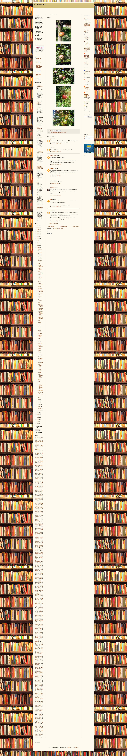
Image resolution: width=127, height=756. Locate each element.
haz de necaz (40, 569)
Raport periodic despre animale (40, 366)
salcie (42, 688)
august (39, 397)
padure (40, 634)
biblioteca (37, 468)
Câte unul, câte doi (40, 393)
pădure (40, 638)
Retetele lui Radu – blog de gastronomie (39, 66)
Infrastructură (40, 390)
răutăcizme (41, 672)
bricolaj (36, 472)
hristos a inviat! (87, 57)
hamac (36, 566)
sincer (42, 700)
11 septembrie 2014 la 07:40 (55, 206)
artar (40, 456)
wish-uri (40, 734)
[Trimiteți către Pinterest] (60, 130)
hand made (86, 87)
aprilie (39, 404)
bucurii (42, 472)
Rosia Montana (38, 686)
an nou (39, 446)
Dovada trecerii (39, 328)
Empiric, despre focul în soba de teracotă (40, 208)
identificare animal (38, 575)
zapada (36, 735)
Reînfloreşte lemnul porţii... (40, 279)
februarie (40, 408)
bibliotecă (36, 469)
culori (41, 511)
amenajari (37, 444)
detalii (42, 521)
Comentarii (87, 138)
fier (39, 542)
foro (36, 549)
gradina (36, 560)
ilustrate (40, 578)
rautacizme (39, 671)
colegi (41, 499)
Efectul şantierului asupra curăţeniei (40, 376)
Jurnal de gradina (86, 107)
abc (41, 437)
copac (40, 502)
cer (42, 493)
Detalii (39, 294)
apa (41, 450)
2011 (38, 416)
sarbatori (38, 689)
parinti (36, 637)
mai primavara (40, 607)
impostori (36, 579)
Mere (39, 338)
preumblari (37, 661)
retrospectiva (37, 681)
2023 (38, 231)
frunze (38, 554)
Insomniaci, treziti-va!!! (86, 55)
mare (40, 608)
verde (42, 727)
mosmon (38, 616)
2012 (38, 414)
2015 (38, 245)
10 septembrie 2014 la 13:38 (55, 143)
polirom (42, 652)
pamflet (41, 636)
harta (36, 569)
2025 (38, 227)
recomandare (37, 677)
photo (56, 132)
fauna (36, 540)
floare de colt (41, 545)
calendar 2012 (38, 478)
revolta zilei (38, 682)
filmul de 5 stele (39, 543)
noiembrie (40, 252)
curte (42, 512)
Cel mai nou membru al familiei (87, 89)
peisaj (40, 640)
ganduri (36, 557)
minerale (36, 614)
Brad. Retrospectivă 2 (39, 128)
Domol (39, 302)
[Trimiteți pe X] (58, 130)
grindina (42, 564)
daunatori (37, 516)
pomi (40, 653)
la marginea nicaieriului (39, 593)
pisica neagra (40, 645)
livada (36, 603)
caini (36, 474)
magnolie (37, 606)
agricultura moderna (39, 441)
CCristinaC (52, 187)
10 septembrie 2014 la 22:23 (55, 195)
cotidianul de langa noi (39, 505)
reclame (41, 675)
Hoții (39, 320)
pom (37, 653)
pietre (41, 643)
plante (42, 651)
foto (51, 132)
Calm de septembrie (40, 266)
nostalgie (40, 628)
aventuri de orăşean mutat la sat (39, 465)
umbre (36, 719)
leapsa (41, 596)
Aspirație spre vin (40, 297)
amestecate (37, 445)
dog (42, 528)
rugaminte (38, 688)
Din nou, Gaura (87, 82)
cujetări (36, 511)
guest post (39, 565)
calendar (42, 475)
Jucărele (39, 286)
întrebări (36, 588)
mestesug (40, 612)
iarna (42, 573)
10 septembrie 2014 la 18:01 (55, 164)
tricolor (40, 717)
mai (39, 402)
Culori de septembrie (40, 346)
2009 (38, 419)
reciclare (36, 675)
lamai (41, 595)
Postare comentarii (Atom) (58, 228)
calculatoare (37, 475)
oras (36, 633)
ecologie (39, 530)
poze (58, 132)
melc (42, 610)
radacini (36, 667)
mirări (41, 614)
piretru (36, 644)
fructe (54, 132)
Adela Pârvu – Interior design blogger (87, 44)
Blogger (76, 747)
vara (38, 725)
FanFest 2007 (39, 538)
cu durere (40, 510)
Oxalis (85, 109)
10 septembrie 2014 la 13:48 (55, 151)
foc (41, 547)
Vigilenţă (39, 325)
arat (42, 452)
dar (41, 515)
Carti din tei (38, 58)
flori (36, 548)
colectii (36, 499)
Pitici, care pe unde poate (40, 290)
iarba (38, 573)
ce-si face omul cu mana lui (39, 492)
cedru (39, 492)
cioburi (36, 495)
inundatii (40, 583)
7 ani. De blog (40, 273)
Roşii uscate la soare (39, 138)
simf (51, 148)
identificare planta (38, 577)
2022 (38, 233)
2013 (38, 412)
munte (37, 617)
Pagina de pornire (63, 226)
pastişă (41, 637)
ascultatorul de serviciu (39, 458)
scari (38, 690)
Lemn (39, 271)
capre (42, 481)
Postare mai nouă (51, 226)
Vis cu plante (38, 79)
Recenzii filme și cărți (87, 19)
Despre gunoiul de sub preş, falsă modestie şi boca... (40, 385)
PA (35, 634)
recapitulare (39, 673)
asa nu (41, 457)
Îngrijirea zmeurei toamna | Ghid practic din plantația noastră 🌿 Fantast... (87, 100)
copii (36, 503)
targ (36, 709)
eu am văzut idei (38, 533)
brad (36, 470)
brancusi (40, 470)
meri (36, 612)
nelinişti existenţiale (39, 620)
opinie (41, 632)
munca (42, 616)
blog (41, 469)
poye (36, 657)
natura (41, 619)
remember (41, 679)
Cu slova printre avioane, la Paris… (87, 37)
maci (41, 604)
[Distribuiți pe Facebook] (59, 130)
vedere (36, 727)
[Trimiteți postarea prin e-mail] (53, 130)
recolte (36, 676)
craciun (40, 508)
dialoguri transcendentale (39, 524)
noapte (36, 625)
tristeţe (36, 718)
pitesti (36, 648)
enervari (41, 532)
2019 (38, 238)
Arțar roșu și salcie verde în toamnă (40, 305)
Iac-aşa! (39, 350)
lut (37, 604)
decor (36, 521)
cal (41, 474)
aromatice (40, 454)
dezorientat (39, 523)
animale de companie (39, 448)
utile (42, 722)
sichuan (36, 698)
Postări (86, 136)
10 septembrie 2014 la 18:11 (55, 175)
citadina (41, 495)
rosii (42, 686)
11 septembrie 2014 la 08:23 (55, 220)
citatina (39, 497)
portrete (36, 656)
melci (37, 611)
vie (38, 731)
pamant (36, 636)
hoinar (36, 570)
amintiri (42, 445)
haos (41, 568)
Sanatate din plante (38, 75)
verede (39, 729)
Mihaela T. (52, 168)
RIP (41, 684)
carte (38, 482)
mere (41, 611)
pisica (42, 644)
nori (39, 627)
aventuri (39, 462)
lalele (36, 595)
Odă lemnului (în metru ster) (40, 359)
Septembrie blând (40, 336)
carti (39, 485)
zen (42, 735)
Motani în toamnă (39, 269)
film (42, 542)
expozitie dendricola (39, 537)
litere (36, 602)
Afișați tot (90, 111)
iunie (39, 401)
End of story (86, 63)
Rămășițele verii (40, 275)
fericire (36, 542)
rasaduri (36, 669)
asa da (36, 457)
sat (42, 689)
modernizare (37, 615)
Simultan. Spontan (40, 370)
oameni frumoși (38, 629)
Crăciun (36, 510)
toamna (65, 132)
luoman (69, 747)
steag (41, 704)
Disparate (39, 322)
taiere (41, 707)
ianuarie (39, 410)
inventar (36, 585)
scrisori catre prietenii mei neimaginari (39, 693)
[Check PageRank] (49, 234)
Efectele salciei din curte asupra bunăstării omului (40, 167)
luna (39, 603)
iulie (39, 399)
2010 (38, 417)
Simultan (39, 324)
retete (39, 680)
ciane (40, 494)
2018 (38, 240)
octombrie (40, 255)
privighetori (37, 665)
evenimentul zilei (38, 534)
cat (39, 487)
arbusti (38, 453)
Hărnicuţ (39, 341)
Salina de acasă (39, 71)
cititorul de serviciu (38, 498)
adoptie (40, 440)
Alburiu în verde (40, 261)
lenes (38, 599)
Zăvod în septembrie (40, 284)
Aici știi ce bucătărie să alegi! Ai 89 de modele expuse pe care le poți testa (87, 48)
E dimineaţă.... (40, 293)
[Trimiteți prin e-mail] (55, 130)
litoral (40, 602)
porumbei (40, 656)
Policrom (39, 340)
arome (36, 456)
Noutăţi (39, 379)
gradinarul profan (39, 561)
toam (36, 713)
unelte (41, 719)
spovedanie (41, 702)
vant (42, 723)
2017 (38, 242)
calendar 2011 (39, 477)
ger (37, 558)
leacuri (36, 596)
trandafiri (41, 715)
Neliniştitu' (86, 36)
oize (37, 632)
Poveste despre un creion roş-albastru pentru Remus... (40, 313)
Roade (39, 263)
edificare (36, 532)
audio (36, 461)
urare (38, 722)
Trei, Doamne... (40, 300)
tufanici (40, 718)
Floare (39, 381)
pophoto (41, 654)
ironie (42, 585)
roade (36, 685)
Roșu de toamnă (39, 331)
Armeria (85, 62)
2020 (38, 236)
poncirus (36, 654)
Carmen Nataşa (53, 155)
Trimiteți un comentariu (53, 223)
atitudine (39, 460)
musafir (36, 619)
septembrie (61, 132)
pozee (36, 660)
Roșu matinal (40, 395)
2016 (38, 244)
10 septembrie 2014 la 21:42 (55, 183)
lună (42, 603)
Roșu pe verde (40, 362)
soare (37, 701)
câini (39, 490)
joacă (41, 588)
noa (41, 624)
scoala (36, 692)
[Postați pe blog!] (57, 130)
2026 (38, 225)
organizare (40, 633)
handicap (40, 566)
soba (41, 701)
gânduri (41, 557)
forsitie (40, 549)
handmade (37, 568)
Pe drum (39, 372)
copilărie (41, 503)
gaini (36, 556)
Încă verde (40, 333)
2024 (38, 229)
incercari (42, 579)
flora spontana (39, 546)
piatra (36, 643)
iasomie (40, 574)
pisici (39, 647)
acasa (36, 439)
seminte (40, 696)
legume (36, 598)
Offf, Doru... (39, 194)
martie (39, 406)
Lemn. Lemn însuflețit (40, 309)
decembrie (40, 249)
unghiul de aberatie (39, 721)
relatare (36, 679)
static (37, 703)
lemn (42, 598)
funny (41, 554)
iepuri (36, 578)
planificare (37, 651)
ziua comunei (39, 737)
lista (41, 600)
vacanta (38, 723)
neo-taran (39, 621)
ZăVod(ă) (39, 281)
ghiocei (41, 558)
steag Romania (38, 705)
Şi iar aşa (39, 348)
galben (41, 556)
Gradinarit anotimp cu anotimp (86, 95)
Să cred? (39, 352)
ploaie (38, 652)
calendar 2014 (37, 481)
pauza (36, 638)
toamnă (40, 714)
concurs (40, 500)
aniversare (37, 450)
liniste (42, 599)
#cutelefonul (37, 437)
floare (36, 545)
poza (40, 657)
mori (42, 615)
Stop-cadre (40, 288)
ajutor (39, 442)
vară (40, 726)
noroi (36, 628)
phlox (51, 139)
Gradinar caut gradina (87, 72)
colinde (36, 500)
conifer (36, 502)
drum (42, 529)
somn (36, 702)
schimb (41, 690)
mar (37, 608)
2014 (38, 247)
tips (41, 711)
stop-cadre (37, 706)
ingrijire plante (39, 582)
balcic (41, 466)
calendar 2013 (38, 479)
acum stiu (41, 439)
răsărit (36, 672)
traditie (36, 715)
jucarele (36, 590)
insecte (36, 583)
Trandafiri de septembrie (40, 318)
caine (40, 473)
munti (41, 618)
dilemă (38, 525)
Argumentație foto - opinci (40, 354)
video (42, 730)
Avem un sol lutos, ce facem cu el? (40, 86)
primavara (37, 663)
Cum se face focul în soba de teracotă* (40, 102)
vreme (36, 734)
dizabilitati (39, 528)
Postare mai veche (76, 226)
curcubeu (36, 512)
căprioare (36, 488)
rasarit (42, 669)
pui (41, 665)
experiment (37, 536)
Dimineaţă (40, 343)
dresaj (38, 529)
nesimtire (36, 623)
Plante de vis (38, 62)
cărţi (41, 488)
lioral (37, 600)
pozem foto (40, 660)
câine (36, 490)
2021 (38, 235)
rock (41, 685)
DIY (42, 527)
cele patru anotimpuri (86, 81)
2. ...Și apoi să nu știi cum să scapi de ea (40, 152)
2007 (38, 423)
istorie (38, 586)
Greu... (38, 182)
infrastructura (40, 581)
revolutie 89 (37, 684)
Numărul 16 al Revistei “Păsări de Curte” (87, 75)
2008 (38, 421)
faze (41, 540)
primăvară (37, 664)
